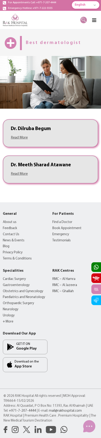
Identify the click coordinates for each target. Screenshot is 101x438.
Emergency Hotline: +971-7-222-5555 (30, 8)
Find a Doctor (62, 222)
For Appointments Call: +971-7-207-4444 (32, 2)
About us (9, 222)
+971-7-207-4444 (22, 411)
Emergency (60, 234)
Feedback (10, 228)
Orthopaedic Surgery (18, 303)
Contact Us (11, 234)
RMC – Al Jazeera (64, 285)
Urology (9, 315)
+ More (8, 321)
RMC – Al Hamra (63, 279)
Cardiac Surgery (14, 279)
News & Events (13, 240)
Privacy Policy (13, 252)
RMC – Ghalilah (63, 291)
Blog (6, 246)
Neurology (10, 309)
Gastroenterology (16, 285)
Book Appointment (67, 228)
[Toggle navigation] (94, 20)
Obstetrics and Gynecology (23, 291)
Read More (19, 137)
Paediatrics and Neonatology (24, 297)
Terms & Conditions (17, 258)
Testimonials (61, 240)
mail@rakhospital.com (65, 411)
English (80, 5)
